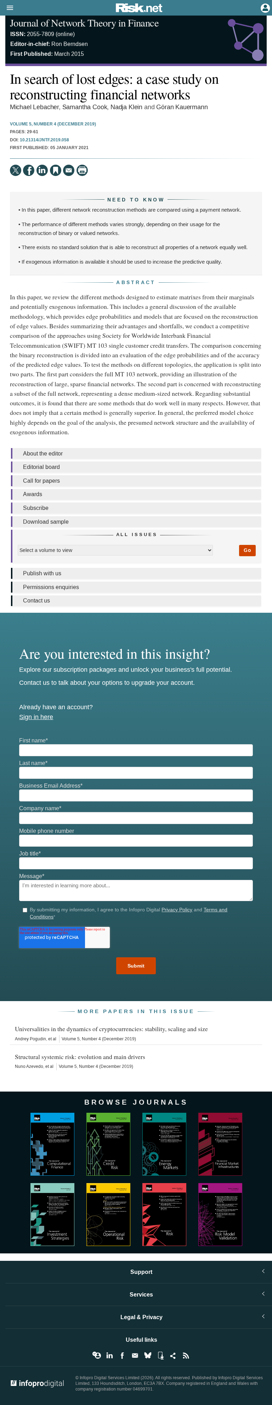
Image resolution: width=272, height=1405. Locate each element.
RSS (186, 1355)
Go (247, 550)
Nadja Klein (126, 107)
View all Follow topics (96, 1355)
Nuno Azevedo (29, 1066)
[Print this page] (82, 170)
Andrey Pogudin (30, 1039)
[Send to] (68, 170)
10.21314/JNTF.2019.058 (44, 140)
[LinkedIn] (42, 170)
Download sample (46, 521)
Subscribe (36, 508)
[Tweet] (15, 170)
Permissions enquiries (51, 587)
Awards (32, 494)
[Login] (264, 7)
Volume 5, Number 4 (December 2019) (53, 124)
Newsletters (135, 1355)
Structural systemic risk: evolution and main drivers (80, 1056)
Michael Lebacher (34, 107)
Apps (160, 1355)
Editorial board (41, 467)
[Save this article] (55, 170)
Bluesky (147, 1355)
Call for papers (41, 480)
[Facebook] (28, 170)
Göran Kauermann (182, 107)
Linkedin (109, 1355)
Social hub (173, 1355)
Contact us (36, 600)
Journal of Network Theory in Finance (84, 22)
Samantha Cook (84, 107)
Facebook (122, 1355)
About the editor (43, 453)
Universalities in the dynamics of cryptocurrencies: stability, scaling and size (111, 1029)
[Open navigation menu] (6, 8)
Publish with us (42, 573)
